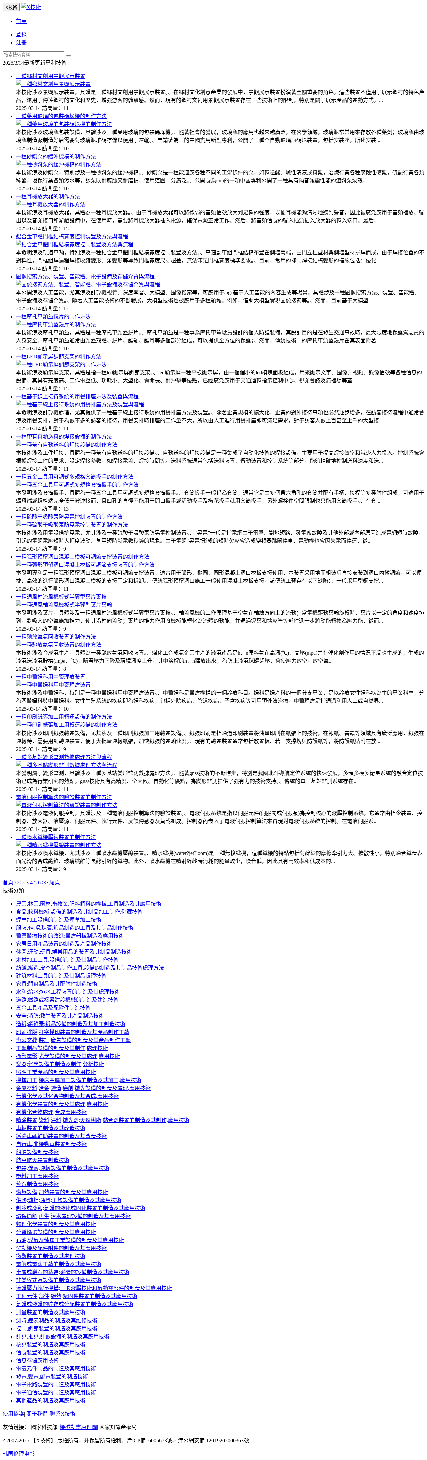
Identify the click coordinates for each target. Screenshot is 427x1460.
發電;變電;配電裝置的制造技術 (52, 1376)
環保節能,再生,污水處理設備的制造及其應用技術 (73, 1216)
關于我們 (37, 1414)
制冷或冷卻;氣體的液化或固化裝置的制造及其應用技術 (80, 1208)
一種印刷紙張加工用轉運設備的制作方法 (64, 717)
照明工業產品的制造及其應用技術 (56, 1072)
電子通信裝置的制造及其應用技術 (56, 1392)
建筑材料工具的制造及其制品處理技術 (61, 976)
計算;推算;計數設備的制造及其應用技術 (62, 1336)
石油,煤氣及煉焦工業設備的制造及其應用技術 (70, 1240)
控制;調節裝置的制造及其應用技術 (56, 1328)
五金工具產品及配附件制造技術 (53, 1008)
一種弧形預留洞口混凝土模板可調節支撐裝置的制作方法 (82, 557)
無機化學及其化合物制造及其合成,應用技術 (67, 1096)
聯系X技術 (62, 1414)
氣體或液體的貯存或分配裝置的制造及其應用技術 (74, 1304)
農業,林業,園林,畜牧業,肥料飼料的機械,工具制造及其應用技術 (88, 904)
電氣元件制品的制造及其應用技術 (56, 1368)
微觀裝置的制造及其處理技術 (50, 1256)
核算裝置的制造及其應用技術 (50, 1344)
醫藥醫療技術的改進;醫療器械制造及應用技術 (70, 936)
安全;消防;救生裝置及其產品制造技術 (60, 1016)
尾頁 (54, 882)
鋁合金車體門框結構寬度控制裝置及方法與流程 (72, 236)
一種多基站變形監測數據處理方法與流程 (64, 757)
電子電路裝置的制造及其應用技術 (56, 1384)
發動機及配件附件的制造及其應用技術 (61, 1248)
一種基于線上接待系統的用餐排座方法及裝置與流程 (77, 396)
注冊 (21, 42)
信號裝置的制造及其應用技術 (50, 1352)
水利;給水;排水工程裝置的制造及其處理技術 (68, 992)
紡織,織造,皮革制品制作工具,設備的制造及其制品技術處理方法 (90, 968)
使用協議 (13, 1414)
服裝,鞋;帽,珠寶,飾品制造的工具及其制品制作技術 (74, 928)
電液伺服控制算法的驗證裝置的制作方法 (64, 797)
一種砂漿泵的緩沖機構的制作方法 (56, 156)
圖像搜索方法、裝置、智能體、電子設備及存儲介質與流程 (85, 276)
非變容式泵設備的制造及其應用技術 (58, 1280)
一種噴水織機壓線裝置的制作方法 (56, 837)
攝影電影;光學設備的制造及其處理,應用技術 (68, 1056)
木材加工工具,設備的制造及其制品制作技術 (67, 960)
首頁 (21, 21)
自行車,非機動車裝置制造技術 (51, 1144)
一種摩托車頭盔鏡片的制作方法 (53, 316)
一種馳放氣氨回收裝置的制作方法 (56, 637)
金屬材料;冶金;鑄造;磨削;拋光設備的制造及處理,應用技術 (83, 1088)
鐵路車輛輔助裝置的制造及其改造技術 (61, 1136)
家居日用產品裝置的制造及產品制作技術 (64, 944)
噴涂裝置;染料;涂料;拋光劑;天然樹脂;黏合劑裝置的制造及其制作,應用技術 (102, 1120)
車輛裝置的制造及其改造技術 (50, 1128)
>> (45, 882)
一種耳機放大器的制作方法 (48, 196)
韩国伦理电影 (19, 1454)
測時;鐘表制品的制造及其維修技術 (56, 1320)
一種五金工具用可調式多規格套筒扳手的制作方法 (74, 477)
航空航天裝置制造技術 (42, 1160)
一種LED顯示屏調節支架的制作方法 (58, 356)
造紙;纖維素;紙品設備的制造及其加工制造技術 (70, 1024)
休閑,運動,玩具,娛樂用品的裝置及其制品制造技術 (74, 952)
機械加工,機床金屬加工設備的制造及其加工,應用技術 (78, 1080)
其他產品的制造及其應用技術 (50, 1400)
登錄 (21, 34)
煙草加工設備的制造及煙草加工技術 (58, 920)
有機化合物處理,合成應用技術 (51, 1112)
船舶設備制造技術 (37, 1152)
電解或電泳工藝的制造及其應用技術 (58, 1264)
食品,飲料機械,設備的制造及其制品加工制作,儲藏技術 (79, 912)
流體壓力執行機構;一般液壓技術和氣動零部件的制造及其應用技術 (94, 1288)
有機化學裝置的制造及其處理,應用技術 (62, 1104)
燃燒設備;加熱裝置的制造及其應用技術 (62, 1192)
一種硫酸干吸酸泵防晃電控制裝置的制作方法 (69, 517)
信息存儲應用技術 (37, 1360)
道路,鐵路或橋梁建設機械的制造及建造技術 (67, 1000)
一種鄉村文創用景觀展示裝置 (50, 76)
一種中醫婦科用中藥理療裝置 (50, 677)
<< (18, 882)
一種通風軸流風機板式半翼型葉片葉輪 (61, 597)
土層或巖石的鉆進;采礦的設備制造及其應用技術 (72, 1272)
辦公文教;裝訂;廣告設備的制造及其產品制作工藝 (73, 1040)
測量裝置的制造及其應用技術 (50, 1312)
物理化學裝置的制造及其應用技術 (56, 1224)
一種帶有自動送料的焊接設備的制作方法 (64, 437)
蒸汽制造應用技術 (37, 1184)
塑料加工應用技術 (37, 1176)
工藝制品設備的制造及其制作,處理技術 (62, 1048)
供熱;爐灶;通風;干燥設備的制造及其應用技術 (68, 1200)
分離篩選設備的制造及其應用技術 (56, 1232)
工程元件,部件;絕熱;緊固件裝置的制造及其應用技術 (76, 1296)
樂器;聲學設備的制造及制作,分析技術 (60, 1064)
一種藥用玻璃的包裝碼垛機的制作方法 (61, 116)
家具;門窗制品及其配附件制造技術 (56, 984)
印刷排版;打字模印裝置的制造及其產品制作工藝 (72, 1032)
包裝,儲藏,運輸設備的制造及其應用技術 (62, 1168)
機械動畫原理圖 (78, 1427)
